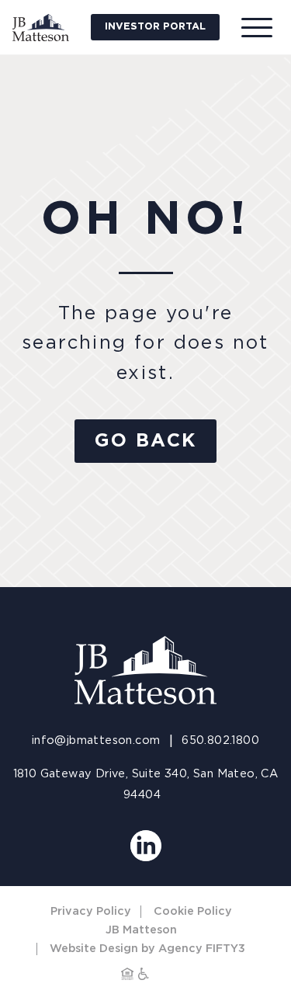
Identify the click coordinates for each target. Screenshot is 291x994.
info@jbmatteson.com (96, 740)
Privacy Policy (90, 911)
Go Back (146, 441)
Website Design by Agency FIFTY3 (147, 948)
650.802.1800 (220, 740)
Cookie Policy (193, 911)
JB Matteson (141, 930)
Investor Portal (155, 27)
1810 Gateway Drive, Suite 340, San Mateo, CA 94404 (146, 784)
